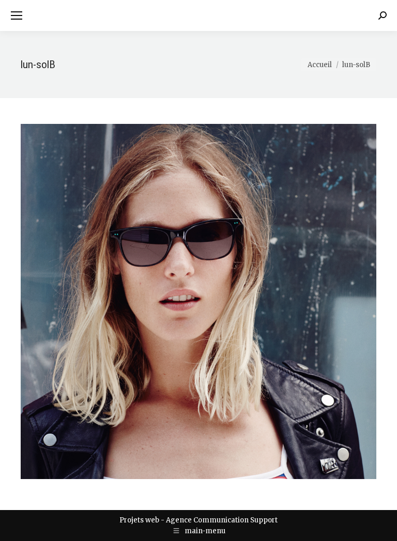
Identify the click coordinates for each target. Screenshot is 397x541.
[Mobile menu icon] (16, 15)
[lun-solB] (198, 301)
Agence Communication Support (222, 520)
